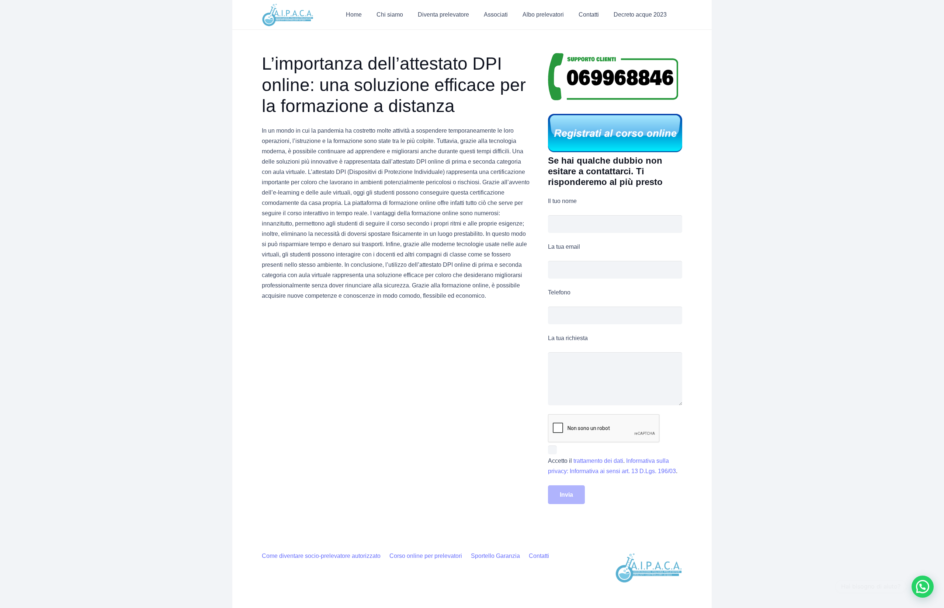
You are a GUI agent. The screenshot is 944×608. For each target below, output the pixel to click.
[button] (408, 14)
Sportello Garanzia (495, 556)
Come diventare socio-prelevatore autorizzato (321, 556)
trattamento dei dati (598, 461)
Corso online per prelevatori (425, 556)
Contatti (539, 556)
